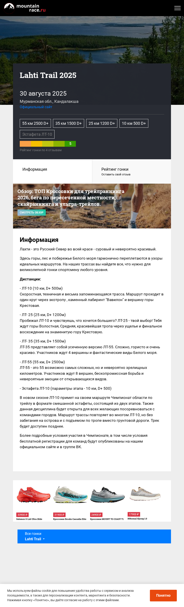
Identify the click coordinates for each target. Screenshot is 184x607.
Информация (34, 169)
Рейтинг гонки (115, 171)
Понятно (163, 595)
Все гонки (33, 536)
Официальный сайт (36, 107)
